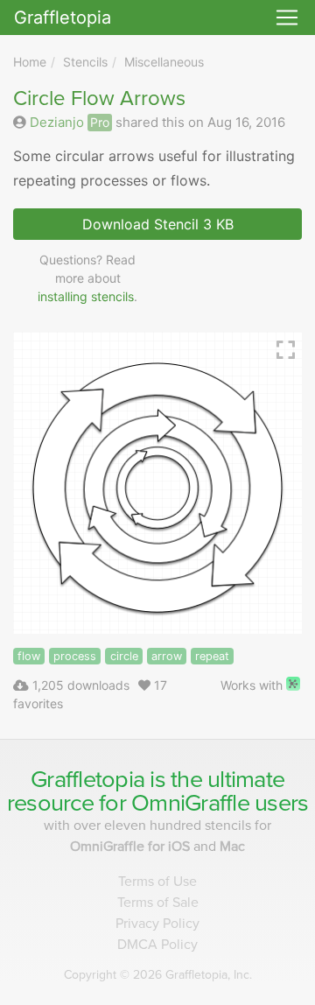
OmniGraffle (190, 803)
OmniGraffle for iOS (131, 846)
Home (29, 61)
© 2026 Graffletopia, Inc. (158, 974)
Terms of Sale (158, 902)
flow (29, 656)
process (74, 656)
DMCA (157, 944)
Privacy (158, 923)
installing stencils (86, 296)
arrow (166, 656)
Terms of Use (157, 881)
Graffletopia (62, 17)
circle (124, 656)
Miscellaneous (164, 61)
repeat (212, 656)
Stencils (85, 61)
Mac (232, 846)
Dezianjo (57, 122)
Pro (99, 122)
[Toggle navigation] (287, 17)
